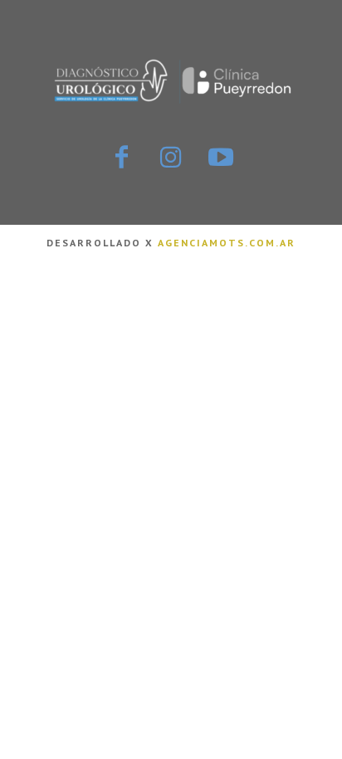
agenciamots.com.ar (227, 242)
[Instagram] (171, 158)
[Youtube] (221, 158)
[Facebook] (121, 158)
